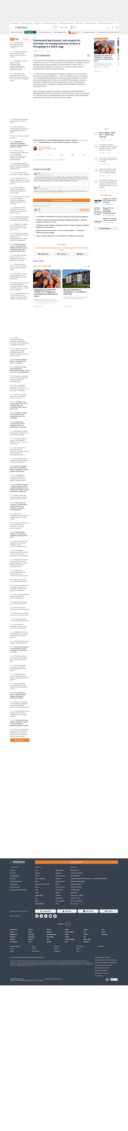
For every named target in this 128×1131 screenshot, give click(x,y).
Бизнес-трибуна (40, 878)
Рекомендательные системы (102, 967)
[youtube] (50, 916)
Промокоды (105, 195)
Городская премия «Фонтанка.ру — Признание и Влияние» (89, 878)
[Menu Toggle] (11, 27)
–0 (88, 184)
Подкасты (58, 878)
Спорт (57, 884)
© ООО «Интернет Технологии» (53, 979)
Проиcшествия (60, 881)
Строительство (60, 887)
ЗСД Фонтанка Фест (90, 23)
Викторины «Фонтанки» (42, 884)
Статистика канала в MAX (18, 890)
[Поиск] (108, 27)
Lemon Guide (79, 23)
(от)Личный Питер (26, 23)
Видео (37, 881)
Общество (58, 873)
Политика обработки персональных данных (106, 960)
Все (12, 39)
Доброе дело (39, 895)
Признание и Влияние (66, 23)
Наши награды (98, 975)
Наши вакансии (15, 887)
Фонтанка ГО (38, 23)
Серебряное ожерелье (50, 23)
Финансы (58, 895)
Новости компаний (42, 266)
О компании (14, 884)
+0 (83, 184)
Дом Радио (74, 892)
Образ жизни (59, 870)
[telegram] (41, 916)
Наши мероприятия (16, 881)
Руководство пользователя (102, 973)
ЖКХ (36, 901)
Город (37, 892)
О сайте (12, 870)
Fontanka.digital (75, 890)
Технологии (59, 890)
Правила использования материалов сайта (106, 962)
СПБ (17, 39)
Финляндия (59, 898)
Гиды (36, 890)
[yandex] (55, 916)
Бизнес (37, 876)
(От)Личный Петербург (78, 881)
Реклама (12, 878)
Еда (36, 898)
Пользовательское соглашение (103, 957)
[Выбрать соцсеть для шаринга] (88, 55)
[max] (37, 916)
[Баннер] (30, 32)
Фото (57, 904)
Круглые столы (75, 898)
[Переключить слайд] (118, 47)
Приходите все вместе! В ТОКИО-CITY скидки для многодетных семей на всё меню (45, 293)
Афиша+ (37, 873)
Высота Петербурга (76, 901)
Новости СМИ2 (38, 261)
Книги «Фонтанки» (76, 887)
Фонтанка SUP (14, 23)
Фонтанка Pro (75, 870)
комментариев (43, 55)
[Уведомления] (113, 27)
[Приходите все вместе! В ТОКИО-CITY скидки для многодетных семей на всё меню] (47, 278)
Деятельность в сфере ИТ (101, 970)
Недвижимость (40, 904)
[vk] (46, 916)
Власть (37, 887)
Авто (36, 870)
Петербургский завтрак (105, 23)
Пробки (64, 27)
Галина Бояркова (45, 147)
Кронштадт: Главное (77, 895)
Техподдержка (14, 876)
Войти (39, 210)
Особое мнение (60, 876)
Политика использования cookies (103, 965)
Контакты (13, 873)
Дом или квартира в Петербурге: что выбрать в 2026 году (75, 292)
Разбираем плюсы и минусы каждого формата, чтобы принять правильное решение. (76, 297)
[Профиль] (117, 27)
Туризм (57, 892)
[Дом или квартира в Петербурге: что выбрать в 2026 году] (76, 278)
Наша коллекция (76, 884)
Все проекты (75, 904)
